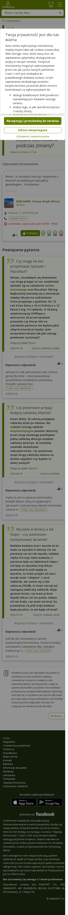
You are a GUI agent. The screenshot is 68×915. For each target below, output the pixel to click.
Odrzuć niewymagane (32, 130)
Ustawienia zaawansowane (32, 136)
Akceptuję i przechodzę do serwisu (32, 121)
